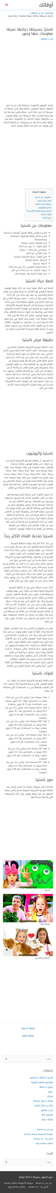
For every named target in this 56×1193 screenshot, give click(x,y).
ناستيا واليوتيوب (44, 207)
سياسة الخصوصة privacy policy (38, 1134)
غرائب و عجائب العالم (43, 1106)
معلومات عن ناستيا (43, 197)
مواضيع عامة (47, 1115)
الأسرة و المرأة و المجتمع (41, 1078)
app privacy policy (44, 1143)
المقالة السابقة (28, 1028)
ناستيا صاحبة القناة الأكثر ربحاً (39, 211)
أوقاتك (46, 5)
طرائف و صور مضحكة (43, 1101)
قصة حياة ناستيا (44, 201)
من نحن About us (45, 1129)
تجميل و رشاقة (46, 1087)
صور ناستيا (47, 218)
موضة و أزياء (47, 1119)
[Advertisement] (28, 74)
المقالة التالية (28, 1036)
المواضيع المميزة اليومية (42, 1082)
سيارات (50, 1096)
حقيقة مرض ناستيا (43, 204)
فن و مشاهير (47, 39)
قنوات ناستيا (46, 214)
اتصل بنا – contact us (43, 1139)
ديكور (50, 1092)
